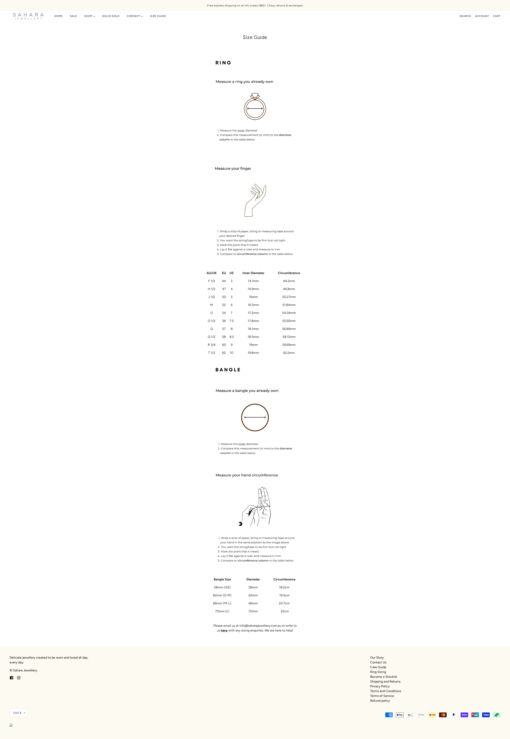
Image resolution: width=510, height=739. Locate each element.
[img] (11, 678)
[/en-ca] (28, 16)
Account (482, 16)
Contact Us (378, 662)
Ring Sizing (378, 672)
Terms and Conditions (385, 691)
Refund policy (380, 700)
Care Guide (378, 667)
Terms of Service (382, 696)
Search (465, 16)
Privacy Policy (380, 686)
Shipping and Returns (385, 681)
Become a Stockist (383, 677)
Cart (496, 16)
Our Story (377, 657)
